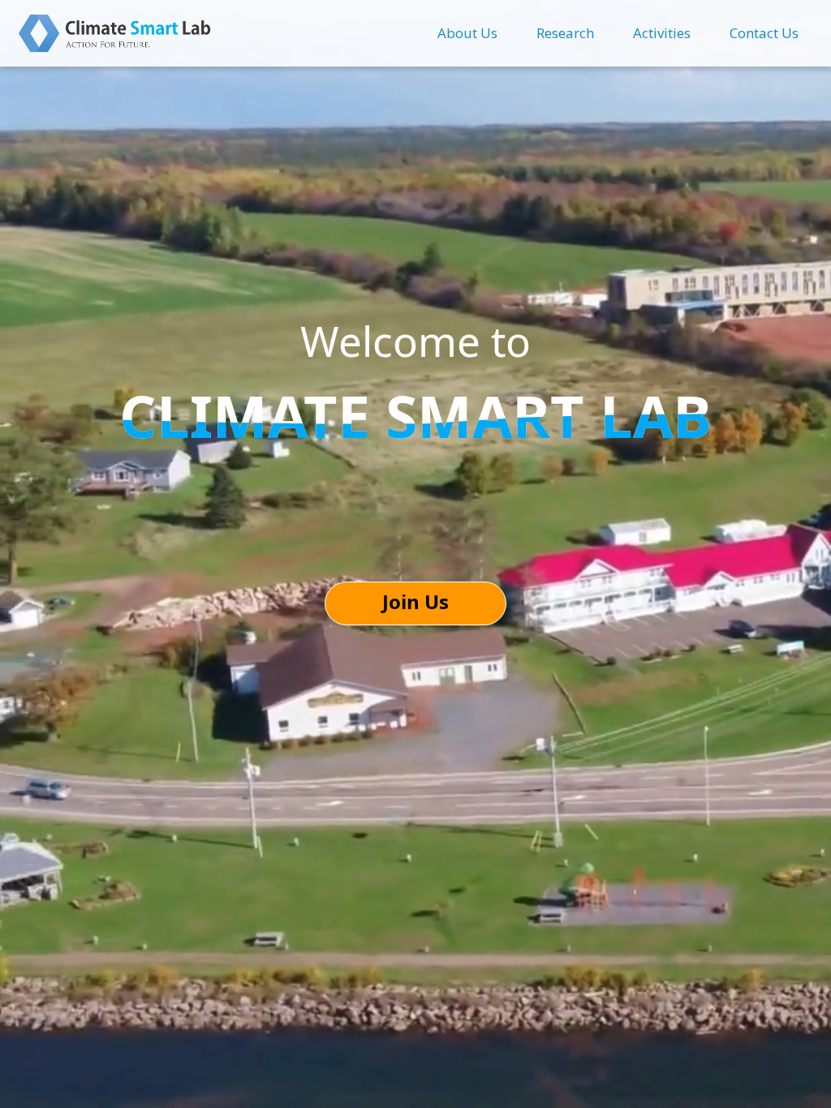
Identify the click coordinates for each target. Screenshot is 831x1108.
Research (565, 33)
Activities (662, 33)
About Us (467, 33)
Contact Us (764, 33)
